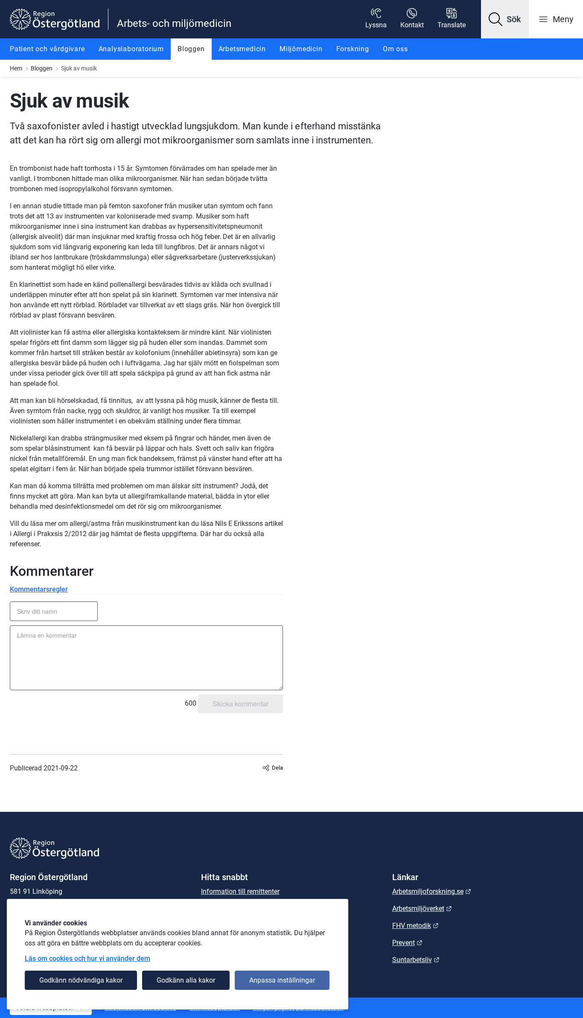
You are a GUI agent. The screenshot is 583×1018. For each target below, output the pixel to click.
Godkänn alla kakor (186, 980)
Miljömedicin (301, 49)
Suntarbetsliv (416, 960)
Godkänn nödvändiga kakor (80, 980)
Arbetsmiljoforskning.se (431, 891)
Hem (16, 68)
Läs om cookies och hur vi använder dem (87, 958)
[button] (505, 19)
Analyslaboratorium (131, 49)
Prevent (407, 943)
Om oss (395, 49)
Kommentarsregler (39, 589)
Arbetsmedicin (242, 49)
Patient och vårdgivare (47, 49)
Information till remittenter (240, 891)
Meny (563, 19)
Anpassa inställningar (282, 980)
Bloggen (191, 49)
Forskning (352, 49)
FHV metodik (415, 926)
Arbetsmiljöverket (422, 908)
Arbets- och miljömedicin (174, 23)
